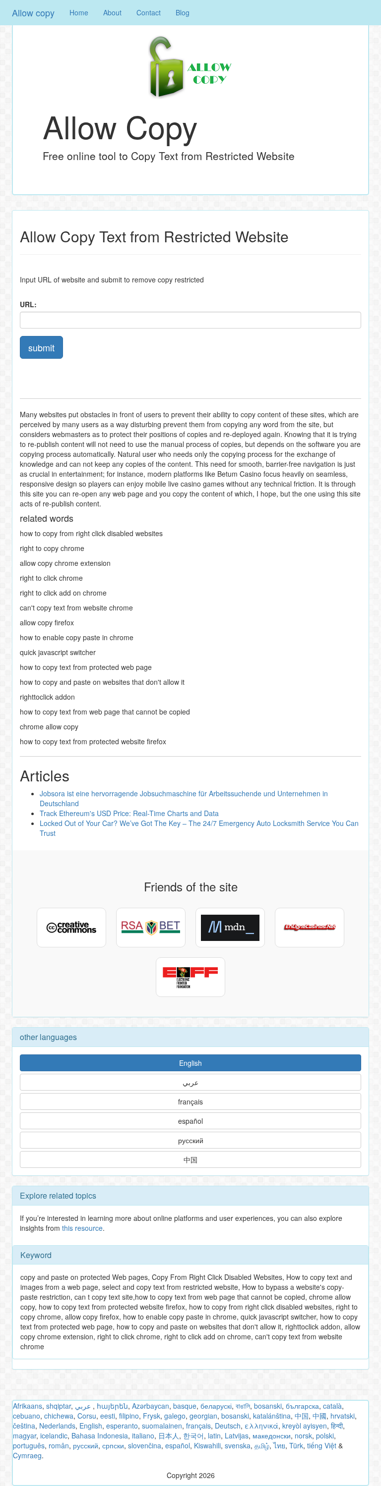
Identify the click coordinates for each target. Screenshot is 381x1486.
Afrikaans (27, 1406)
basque (184, 1406)
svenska (238, 1445)
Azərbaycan (150, 1406)
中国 (190, 1159)
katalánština (272, 1416)
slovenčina (144, 1445)
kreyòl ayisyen (304, 1426)
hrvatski (342, 1416)
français (190, 1101)
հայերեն (112, 1406)
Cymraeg (27, 1455)
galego (175, 1416)
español (190, 1121)
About (112, 12)
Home (78, 12)
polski (325, 1435)
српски (113, 1445)
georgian (203, 1416)
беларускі (216, 1406)
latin (214, 1435)
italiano (143, 1435)
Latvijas (237, 1435)
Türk (296, 1445)
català (332, 1406)
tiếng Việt (321, 1445)
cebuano (26, 1416)
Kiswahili (207, 1445)
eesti (107, 1416)
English (190, 1063)
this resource (82, 1228)
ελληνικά (261, 1426)
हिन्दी (337, 1426)
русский (190, 1140)
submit (41, 347)
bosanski (268, 1406)
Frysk (151, 1416)
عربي (190, 1082)
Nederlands (57, 1426)
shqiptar (58, 1406)
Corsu (86, 1416)
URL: (28, 304)
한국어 (193, 1435)
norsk (303, 1435)
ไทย (279, 1445)
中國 (319, 1416)
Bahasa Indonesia (99, 1435)
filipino (129, 1416)
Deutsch (228, 1426)
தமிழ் (261, 1445)
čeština (24, 1426)
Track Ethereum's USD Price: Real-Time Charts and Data (129, 813)
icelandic (53, 1435)
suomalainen (162, 1426)
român (59, 1445)
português (29, 1445)
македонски (272, 1435)
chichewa (58, 1416)
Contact (148, 12)
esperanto (122, 1426)
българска (302, 1406)
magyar (24, 1435)
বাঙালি (243, 1406)
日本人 (168, 1435)
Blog (183, 12)
